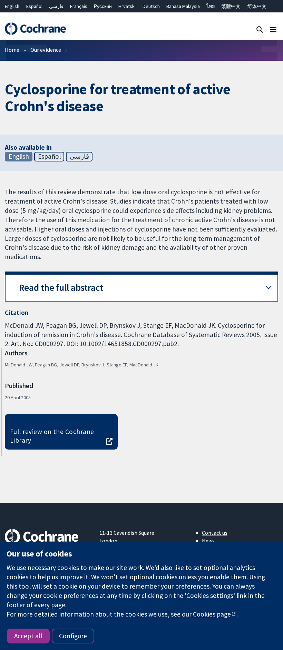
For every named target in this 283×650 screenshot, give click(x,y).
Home (12, 49)
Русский (103, 6)
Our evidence (45, 49)
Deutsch (151, 6)
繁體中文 (231, 6)
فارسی (56, 6)
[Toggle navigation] (273, 29)
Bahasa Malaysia (183, 6)
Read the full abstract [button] (61, 287)
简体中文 (256, 6)
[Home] (35, 28)
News (208, 540)
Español (34, 6)
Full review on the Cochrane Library (52, 435)
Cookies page (212, 614)
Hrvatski (127, 6)
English (12, 6)
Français (78, 6)
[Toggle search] (259, 29)
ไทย (210, 6)
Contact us (214, 532)
